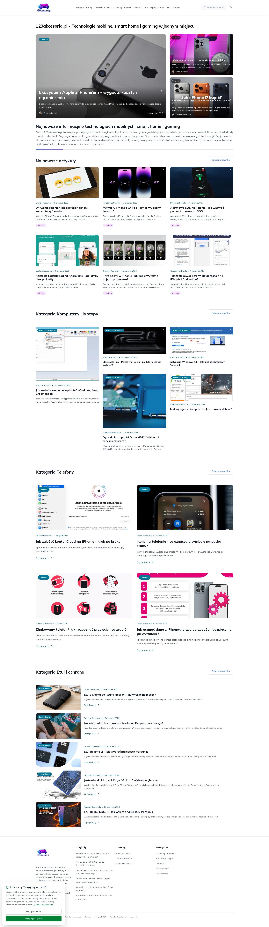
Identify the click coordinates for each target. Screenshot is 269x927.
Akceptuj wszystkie (33, 918)
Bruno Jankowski (43, 203)
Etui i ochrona (173, 7)
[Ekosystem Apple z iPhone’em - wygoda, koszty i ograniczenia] (101, 76)
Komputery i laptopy (122, 7)
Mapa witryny (135, 917)
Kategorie (162, 847)
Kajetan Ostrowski (111, 203)
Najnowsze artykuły (83, 7)
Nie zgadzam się (33, 911)
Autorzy (121, 847)
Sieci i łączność (102, 7)
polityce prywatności (43, 904)
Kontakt (88, 917)
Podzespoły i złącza (154, 7)
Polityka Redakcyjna (118, 917)
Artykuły (81, 847)
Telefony (138, 7)
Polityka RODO (100, 917)
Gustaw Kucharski (44, 271)
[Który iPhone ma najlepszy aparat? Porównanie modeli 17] (201, 97)
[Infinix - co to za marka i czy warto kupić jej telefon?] (201, 54)
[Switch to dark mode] (230, 7)
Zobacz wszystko (221, 159)
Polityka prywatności (73, 917)
